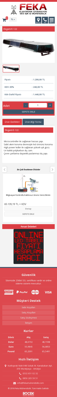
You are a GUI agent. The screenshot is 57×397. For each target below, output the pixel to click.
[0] (4, 20)
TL (12, 19)
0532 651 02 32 (30, 373)
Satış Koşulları (28, 312)
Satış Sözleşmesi (28, 317)
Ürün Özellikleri (12, 121)
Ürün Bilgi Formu (33, 121)
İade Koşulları (28, 307)
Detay (28, 208)
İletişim (28, 322)
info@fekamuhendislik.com (30, 383)
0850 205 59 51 (30, 378)
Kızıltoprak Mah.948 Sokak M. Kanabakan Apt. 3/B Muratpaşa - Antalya (29, 367)
